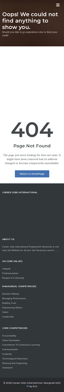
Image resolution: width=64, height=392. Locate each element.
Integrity (6, 268)
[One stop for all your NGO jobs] (6, 5)
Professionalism (10, 273)
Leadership (8, 316)
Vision (5, 312)
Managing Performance (14, 298)
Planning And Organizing (14, 363)
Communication (10, 349)
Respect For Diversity (13, 278)
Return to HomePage (32, 174)
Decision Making (10, 294)
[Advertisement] (32, 80)
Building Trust (9, 303)
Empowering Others (12, 307)
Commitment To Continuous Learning (21, 345)
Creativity (7, 354)
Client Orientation (11, 340)
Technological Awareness (15, 358)
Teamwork (7, 367)
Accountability (9, 335)
